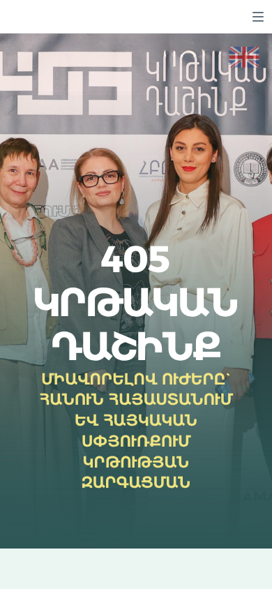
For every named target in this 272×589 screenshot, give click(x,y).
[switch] (258, 16)
